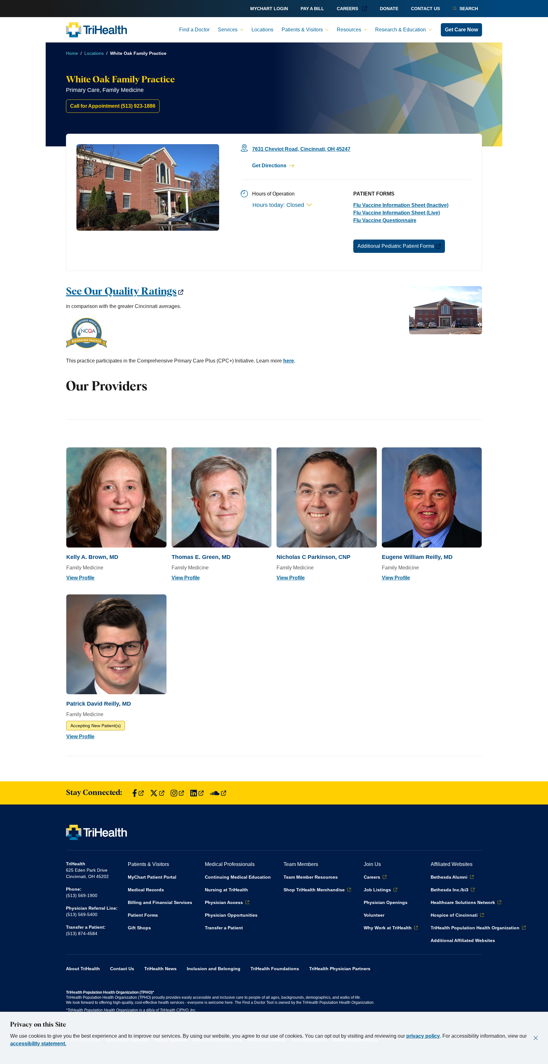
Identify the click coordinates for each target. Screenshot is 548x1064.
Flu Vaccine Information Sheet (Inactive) (400, 205)
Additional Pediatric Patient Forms (395, 246)
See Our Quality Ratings (121, 292)
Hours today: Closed (278, 205)
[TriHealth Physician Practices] (274, 333)
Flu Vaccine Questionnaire (384, 220)
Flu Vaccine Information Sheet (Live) (396, 212)
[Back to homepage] (96, 29)
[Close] (535, 1038)
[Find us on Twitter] (157, 792)
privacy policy (423, 1036)
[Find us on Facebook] (138, 792)
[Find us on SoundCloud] (218, 792)
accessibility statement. (38, 1043)
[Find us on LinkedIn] (197, 792)
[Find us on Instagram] (177, 792)
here (288, 360)
